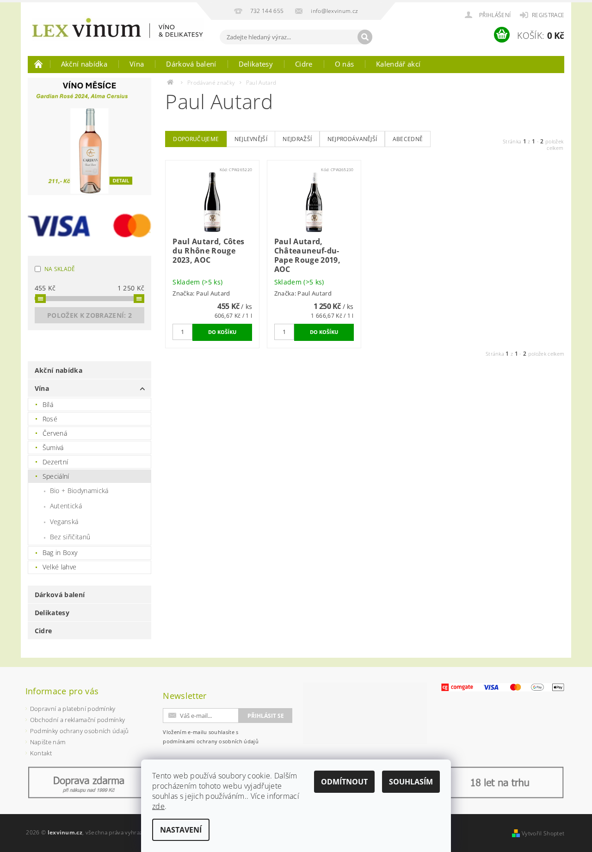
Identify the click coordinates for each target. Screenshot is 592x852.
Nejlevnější (251, 139)
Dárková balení (191, 63)
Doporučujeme (196, 139)
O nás (344, 63)
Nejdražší (297, 139)
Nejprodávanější (352, 139)
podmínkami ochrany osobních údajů (211, 741)
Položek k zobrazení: (89, 315)
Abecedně (408, 139)
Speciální (56, 476)
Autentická (66, 505)
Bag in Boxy (60, 552)
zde (158, 806)
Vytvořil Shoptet (543, 833)
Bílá (48, 404)
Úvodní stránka (39, 64)
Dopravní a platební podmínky (73, 708)
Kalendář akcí (398, 63)
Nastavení (181, 830)
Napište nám (48, 742)
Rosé (50, 418)
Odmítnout (344, 782)
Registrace (548, 15)
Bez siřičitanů (70, 536)
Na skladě (59, 269)
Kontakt (41, 753)
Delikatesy (256, 63)
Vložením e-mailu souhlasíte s (211, 737)
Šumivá (53, 447)
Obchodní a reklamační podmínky (77, 720)
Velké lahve (60, 566)
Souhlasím (411, 782)
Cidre (304, 63)
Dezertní (55, 461)
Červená (55, 433)
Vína (137, 63)
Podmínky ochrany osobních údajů (79, 731)
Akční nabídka (84, 63)
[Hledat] (365, 37)
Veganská (64, 521)
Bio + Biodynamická (79, 490)
